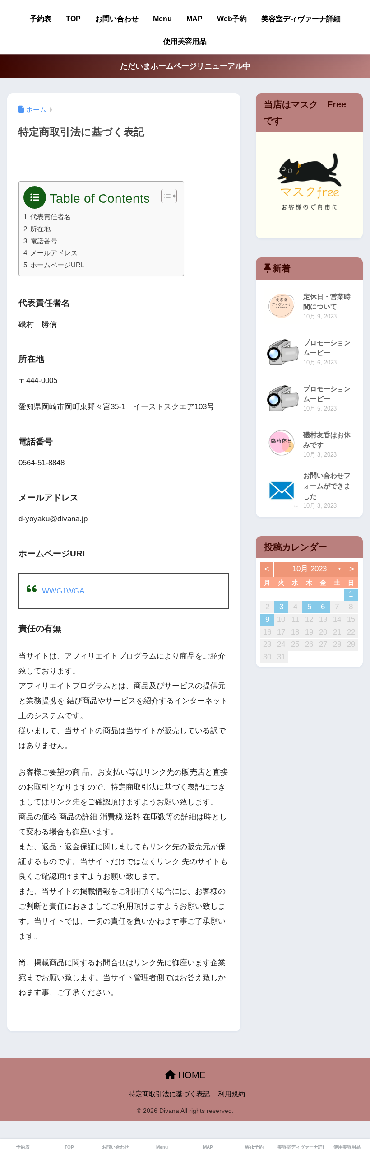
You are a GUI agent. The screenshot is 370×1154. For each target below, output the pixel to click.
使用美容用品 (185, 41)
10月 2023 (309, 569)
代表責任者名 (50, 216)
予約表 (40, 19)
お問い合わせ (117, 19)
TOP (73, 19)
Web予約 (232, 19)
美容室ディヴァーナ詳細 (301, 19)
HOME (190, 1075)
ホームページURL (57, 265)
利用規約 (231, 1094)
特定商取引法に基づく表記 (169, 1094)
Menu (162, 19)
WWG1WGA (63, 591)
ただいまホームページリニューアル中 (185, 66)
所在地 (40, 229)
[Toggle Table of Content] (164, 196)
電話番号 (43, 241)
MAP (194, 19)
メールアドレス (54, 253)
